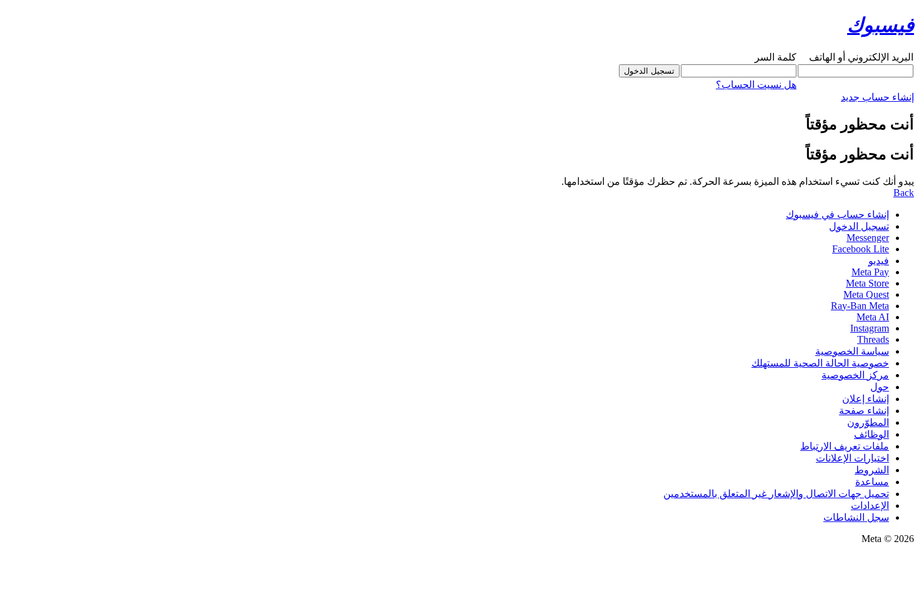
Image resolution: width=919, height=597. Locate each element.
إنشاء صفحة (864, 410)
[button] (903, 192)
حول (879, 387)
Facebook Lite (860, 249)
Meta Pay (870, 272)
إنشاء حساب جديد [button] (877, 97)
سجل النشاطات (856, 517)
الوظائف (871, 434)
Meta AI (872, 317)
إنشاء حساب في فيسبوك (837, 214)
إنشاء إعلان (865, 398)
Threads (873, 339)
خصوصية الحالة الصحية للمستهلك (820, 363)
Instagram (869, 328)
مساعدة (872, 481)
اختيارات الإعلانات (852, 458)
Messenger (867, 237)
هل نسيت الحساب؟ (756, 84)
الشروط (872, 470)
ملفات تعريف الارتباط (844, 446)
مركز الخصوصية (855, 375)
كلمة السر (775, 57)
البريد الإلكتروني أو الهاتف (861, 57)
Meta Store (867, 283)
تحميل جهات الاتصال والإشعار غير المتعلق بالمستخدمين (776, 493)
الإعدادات (870, 505)
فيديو (878, 260)
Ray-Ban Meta (860, 305)
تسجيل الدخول (859, 226)
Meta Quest (866, 294)
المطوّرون (868, 422)
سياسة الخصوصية (852, 351)
